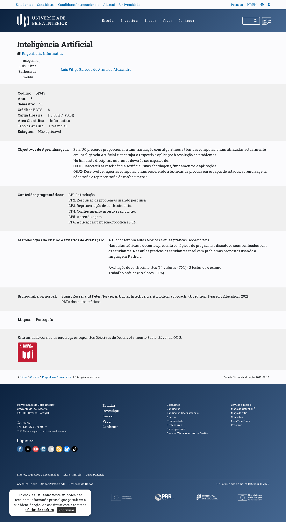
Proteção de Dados (80, 484)
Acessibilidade (27, 484)
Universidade (129, 5)
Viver (167, 20)
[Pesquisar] (256, 21)
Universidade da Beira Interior (35, 404)
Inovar (150, 20)
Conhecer (186, 20)
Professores (174, 425)
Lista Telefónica (240, 421)
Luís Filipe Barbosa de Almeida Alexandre (96, 69)
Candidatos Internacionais (78, 5)
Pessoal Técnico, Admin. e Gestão (187, 433)
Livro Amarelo (72, 474)
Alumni (109, 5)
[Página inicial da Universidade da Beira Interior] (44, 20)
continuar (66, 510)
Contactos (24, 422)
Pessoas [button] (237, 5)
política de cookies (39, 510)
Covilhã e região (241, 404)
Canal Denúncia (95, 474)
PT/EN (252, 5)
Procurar (236, 425)
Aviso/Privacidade (53, 484)
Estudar (108, 20)
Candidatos (45, 5)
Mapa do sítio (239, 413)
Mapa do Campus (243, 409)
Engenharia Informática (42, 53)
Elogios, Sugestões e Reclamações (38, 474)
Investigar (130, 20)
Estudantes (24, 5)
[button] (262, 5)
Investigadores (176, 429)
